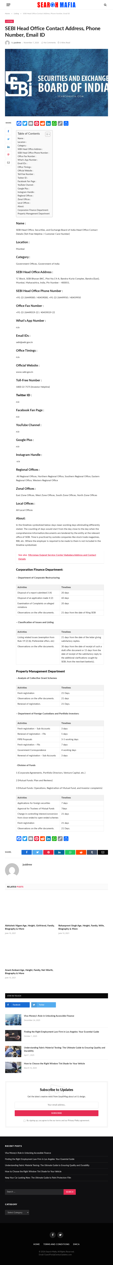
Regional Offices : (26, 196)
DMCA (76, 1244)
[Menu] (8, 4)
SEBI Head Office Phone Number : (33, 153)
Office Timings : (25, 167)
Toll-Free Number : (26, 174)
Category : (22, 146)
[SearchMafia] (56, 5)
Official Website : (25, 171)
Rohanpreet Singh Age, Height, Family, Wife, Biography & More (81, 927)
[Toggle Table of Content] (46, 134)
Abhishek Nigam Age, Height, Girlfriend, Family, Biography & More (29, 927)
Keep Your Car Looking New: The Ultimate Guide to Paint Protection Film (38, 1178)
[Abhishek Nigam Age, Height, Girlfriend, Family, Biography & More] (30, 908)
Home (36, 1244)
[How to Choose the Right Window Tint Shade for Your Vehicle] (13, 1067)
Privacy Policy (74, 1120)
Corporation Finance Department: (33, 210)
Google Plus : (24, 189)
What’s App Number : (28, 160)
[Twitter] (8, 139)
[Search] (105, 4)
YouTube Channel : (26, 185)
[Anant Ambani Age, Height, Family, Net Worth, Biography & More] (30, 952)
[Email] (8, 162)
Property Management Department (34, 214)
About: (21, 206)
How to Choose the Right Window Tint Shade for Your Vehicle (54, 1064)
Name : (21, 138)
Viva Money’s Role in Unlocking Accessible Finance (49, 1016)
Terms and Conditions (56, 1244)
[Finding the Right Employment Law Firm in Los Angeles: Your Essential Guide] (13, 1035)
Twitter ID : (23, 178)
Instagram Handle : (26, 192)
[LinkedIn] (8, 146)
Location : (22, 142)
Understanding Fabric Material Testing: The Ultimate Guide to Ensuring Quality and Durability (64, 1049)
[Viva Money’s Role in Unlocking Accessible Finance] (13, 1019)
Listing (9, 21)
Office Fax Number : (27, 156)
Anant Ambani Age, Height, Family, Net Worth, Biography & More (29, 972)
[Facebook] (8, 131)
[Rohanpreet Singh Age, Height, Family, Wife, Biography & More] (83, 908)
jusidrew (17, 42)
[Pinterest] (8, 154)
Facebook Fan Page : (27, 181)
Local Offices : (24, 203)
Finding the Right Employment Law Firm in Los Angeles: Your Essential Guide (61, 1032)
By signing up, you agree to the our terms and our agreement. (58, 1120)
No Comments (50, 42)
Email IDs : (22, 163)
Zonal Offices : (24, 199)
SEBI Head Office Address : (30, 149)
